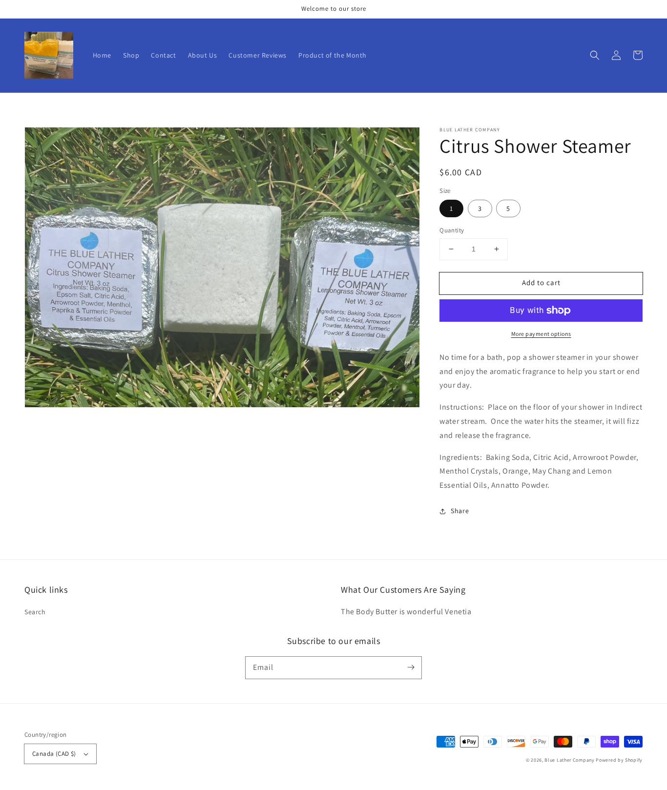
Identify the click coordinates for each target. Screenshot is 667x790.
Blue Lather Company (569, 760)
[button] (594, 55)
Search (35, 611)
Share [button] (460, 510)
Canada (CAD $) (54, 753)
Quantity (451, 230)
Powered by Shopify (619, 760)
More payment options (541, 333)
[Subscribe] (410, 667)
